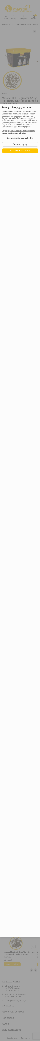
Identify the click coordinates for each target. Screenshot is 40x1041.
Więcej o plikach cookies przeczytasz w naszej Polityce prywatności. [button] (18, 132)
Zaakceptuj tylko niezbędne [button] (20, 138)
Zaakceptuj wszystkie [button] (20, 150)
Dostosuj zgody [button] (20, 144)
